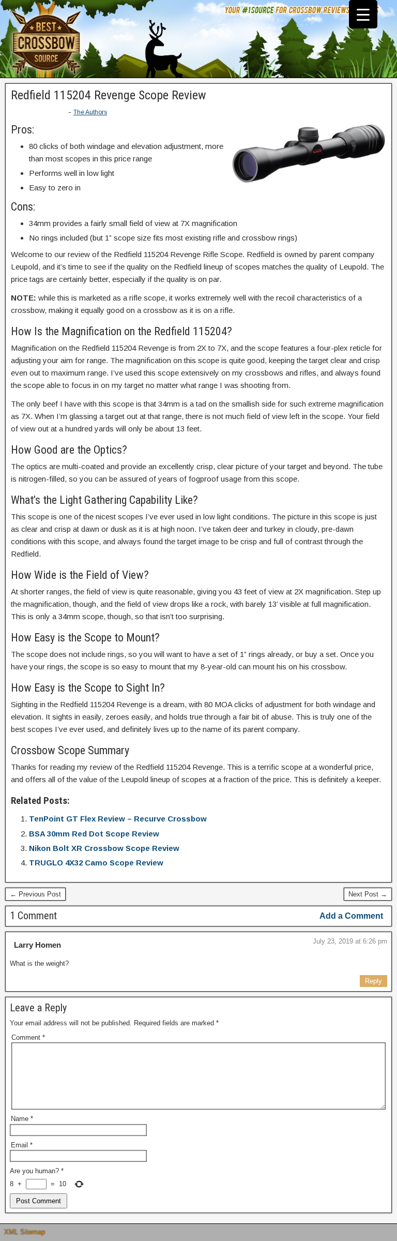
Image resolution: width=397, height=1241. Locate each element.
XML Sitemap (24, 1232)
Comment (28, 1037)
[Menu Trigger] (363, 14)
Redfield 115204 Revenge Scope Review (108, 95)
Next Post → (367, 894)
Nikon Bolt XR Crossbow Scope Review (104, 848)
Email (22, 1145)
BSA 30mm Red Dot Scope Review (94, 833)
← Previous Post (35, 894)
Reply (373, 981)
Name (22, 1119)
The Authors (90, 112)
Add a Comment (351, 915)
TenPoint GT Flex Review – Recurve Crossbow (118, 818)
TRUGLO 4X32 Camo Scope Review (96, 862)
